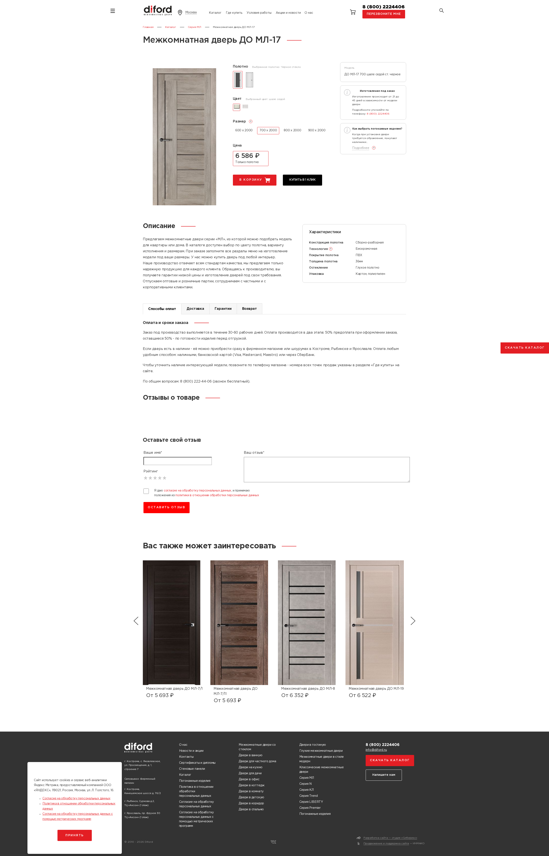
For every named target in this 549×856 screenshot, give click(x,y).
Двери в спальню (251, 809)
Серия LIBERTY (311, 802)
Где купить (234, 13)
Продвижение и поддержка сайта (386, 843)
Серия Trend (308, 796)
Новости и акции (191, 751)
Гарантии (223, 308)
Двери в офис (249, 779)
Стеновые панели (192, 769)
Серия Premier (310, 808)
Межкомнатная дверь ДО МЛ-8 (308, 688)
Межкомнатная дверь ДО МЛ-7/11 (235, 691)
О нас (309, 13)
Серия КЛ (306, 790)
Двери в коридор (251, 803)
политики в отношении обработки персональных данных (217, 495)
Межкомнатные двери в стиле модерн (321, 759)
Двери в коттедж (251, 785)
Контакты (186, 757)
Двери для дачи (250, 773)
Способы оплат (162, 309)
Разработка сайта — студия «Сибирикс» (390, 838)
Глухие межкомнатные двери (321, 751)
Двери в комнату (251, 791)
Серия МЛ (306, 778)
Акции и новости (288, 13)
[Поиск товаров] (441, 11)
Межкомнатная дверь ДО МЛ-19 (376, 688)
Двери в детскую (251, 797)
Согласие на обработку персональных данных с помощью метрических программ (196, 819)
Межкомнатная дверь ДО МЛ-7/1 (174, 688)
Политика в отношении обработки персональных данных (196, 791)
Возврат (249, 308)
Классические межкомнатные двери (321, 769)
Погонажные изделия (194, 781)
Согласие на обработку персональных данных (196, 804)
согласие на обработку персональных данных (197, 490)
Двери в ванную (250, 755)
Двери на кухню (250, 767)
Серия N (305, 784)
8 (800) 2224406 (383, 7)
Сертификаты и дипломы (197, 763)
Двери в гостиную (312, 745)
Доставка (195, 308)
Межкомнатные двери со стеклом (257, 747)
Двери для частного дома (257, 761)
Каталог (215, 13)
